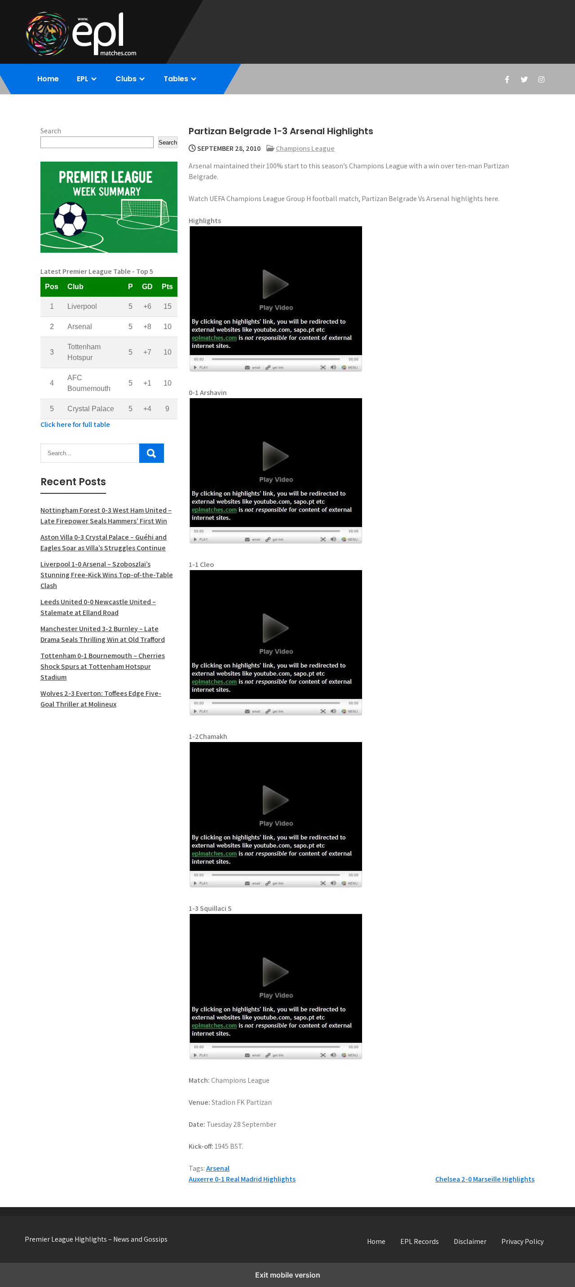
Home (48, 79)
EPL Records (419, 1241)
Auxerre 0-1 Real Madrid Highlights (242, 1179)
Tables (176, 79)
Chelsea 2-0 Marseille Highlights (485, 1179)
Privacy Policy (522, 1241)
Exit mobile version (287, 1274)
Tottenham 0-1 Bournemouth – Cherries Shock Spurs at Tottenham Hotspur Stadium (102, 666)
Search (50, 131)
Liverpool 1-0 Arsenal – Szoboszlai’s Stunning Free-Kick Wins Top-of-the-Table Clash (106, 574)
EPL (82, 79)
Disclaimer (470, 1241)
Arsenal (218, 1168)
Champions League (305, 148)
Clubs (126, 79)
